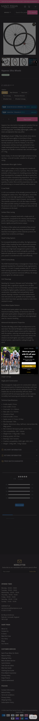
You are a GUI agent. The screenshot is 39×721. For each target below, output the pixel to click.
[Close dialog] (37, 348)
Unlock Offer (28, 366)
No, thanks (29, 372)
